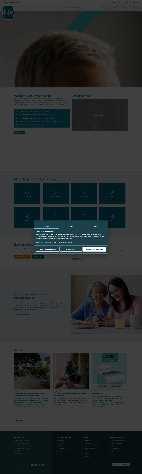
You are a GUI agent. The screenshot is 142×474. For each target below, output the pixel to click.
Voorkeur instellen (70, 249)
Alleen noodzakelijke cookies (47, 249)
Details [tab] (71, 226)
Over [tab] (95, 226)
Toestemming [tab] (46, 226)
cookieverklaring (45, 242)
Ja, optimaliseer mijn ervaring (94, 249)
